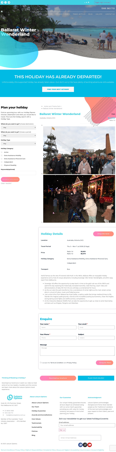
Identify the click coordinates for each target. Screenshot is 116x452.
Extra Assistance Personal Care (14, 158)
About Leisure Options (40, 403)
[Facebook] (80, 445)
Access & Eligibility (97, 450)
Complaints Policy (49, 450)
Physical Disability (10, 165)
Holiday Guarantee (39, 411)
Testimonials (36, 423)
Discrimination (85, 450)
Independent (8, 162)
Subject (81, 334)
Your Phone (45, 334)
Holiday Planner (63, 14)
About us (48, 14)
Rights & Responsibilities (34, 450)
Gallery (99, 14)
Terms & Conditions (7, 450)
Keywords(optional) (8, 169)
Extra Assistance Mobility (12, 155)
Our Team (35, 407)
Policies (35, 431)
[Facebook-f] (2, 2)
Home (39, 14)
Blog (90, 14)
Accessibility (75, 450)
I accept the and (59, 363)
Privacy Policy (71, 363)
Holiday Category (7, 148)
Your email (83, 324)
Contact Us (110, 14)
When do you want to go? (16, 132)
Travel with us (79, 14)
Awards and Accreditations (42, 415)
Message (43, 345)
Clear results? (6, 183)
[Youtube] (9, 2)
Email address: (64, 422)
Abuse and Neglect (63, 450)
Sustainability (37, 427)
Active (6, 152)
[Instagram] (5, 2)
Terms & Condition (56, 363)
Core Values (36, 419)
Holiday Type (5, 140)
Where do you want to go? (17, 124)
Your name (44, 324)
